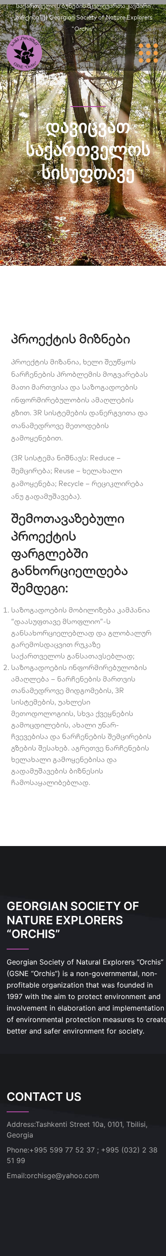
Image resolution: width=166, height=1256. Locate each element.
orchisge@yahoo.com (63, 1175)
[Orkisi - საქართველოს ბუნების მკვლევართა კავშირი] (24, 52)
